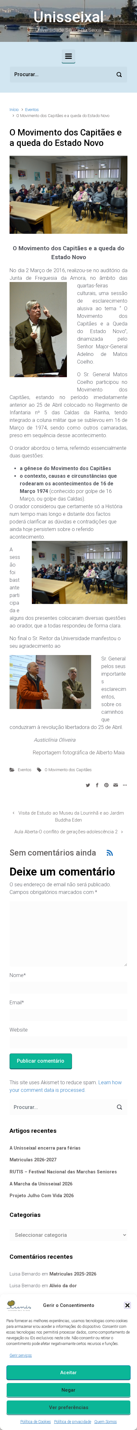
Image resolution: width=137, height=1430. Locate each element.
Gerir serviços (21, 1355)
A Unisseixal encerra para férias (45, 1148)
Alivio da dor (63, 1286)
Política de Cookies (35, 1422)
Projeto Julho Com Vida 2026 (42, 1195)
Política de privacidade (72, 1422)
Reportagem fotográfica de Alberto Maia (78, 753)
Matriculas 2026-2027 (33, 1160)
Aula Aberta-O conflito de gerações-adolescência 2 (66, 832)
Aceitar (68, 1372)
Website (19, 1030)
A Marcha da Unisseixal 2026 (41, 1184)
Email (17, 1003)
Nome (18, 975)
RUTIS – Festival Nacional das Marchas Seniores (63, 1172)
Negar (68, 1390)
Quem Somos (105, 1422)
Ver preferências (68, 1407)
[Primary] (68, 56)
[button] (127, 1305)
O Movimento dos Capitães (68, 769)
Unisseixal (68, 17)
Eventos (32, 109)
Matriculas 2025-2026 (72, 1274)
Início (14, 109)
